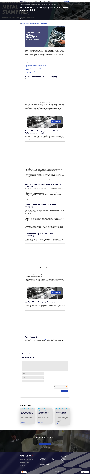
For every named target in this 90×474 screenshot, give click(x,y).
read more (23, 422)
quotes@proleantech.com (67, 463)
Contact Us (64, 459)
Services (36, 1)
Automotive (23, 23)
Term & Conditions (54, 463)
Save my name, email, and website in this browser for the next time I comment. (37, 384)
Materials (53, 459)
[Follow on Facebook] (20, 19)
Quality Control (37, 23)
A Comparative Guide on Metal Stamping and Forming (44, 413)
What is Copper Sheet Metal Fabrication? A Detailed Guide (61, 413)
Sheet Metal (43, 459)
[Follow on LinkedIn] (26, 19)
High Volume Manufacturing (30, 23)
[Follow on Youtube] (24, 19)
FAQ (52, 464)
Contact (49, 1)
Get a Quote (66, 1)
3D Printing (43, 460)
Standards (53, 460)
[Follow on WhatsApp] (28, 465)
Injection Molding (43, 463)
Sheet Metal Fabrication (27, 21)
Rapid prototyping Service (45, 464)
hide (34, 62)
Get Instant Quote (56, 121)
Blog (40, 1)
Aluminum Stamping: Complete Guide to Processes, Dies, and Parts (27, 413)
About (44, 1)
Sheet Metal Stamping (43, 23)
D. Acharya (25, 13)
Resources (53, 456)
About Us (63, 458)
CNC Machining (43, 458)
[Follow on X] (22, 19)
